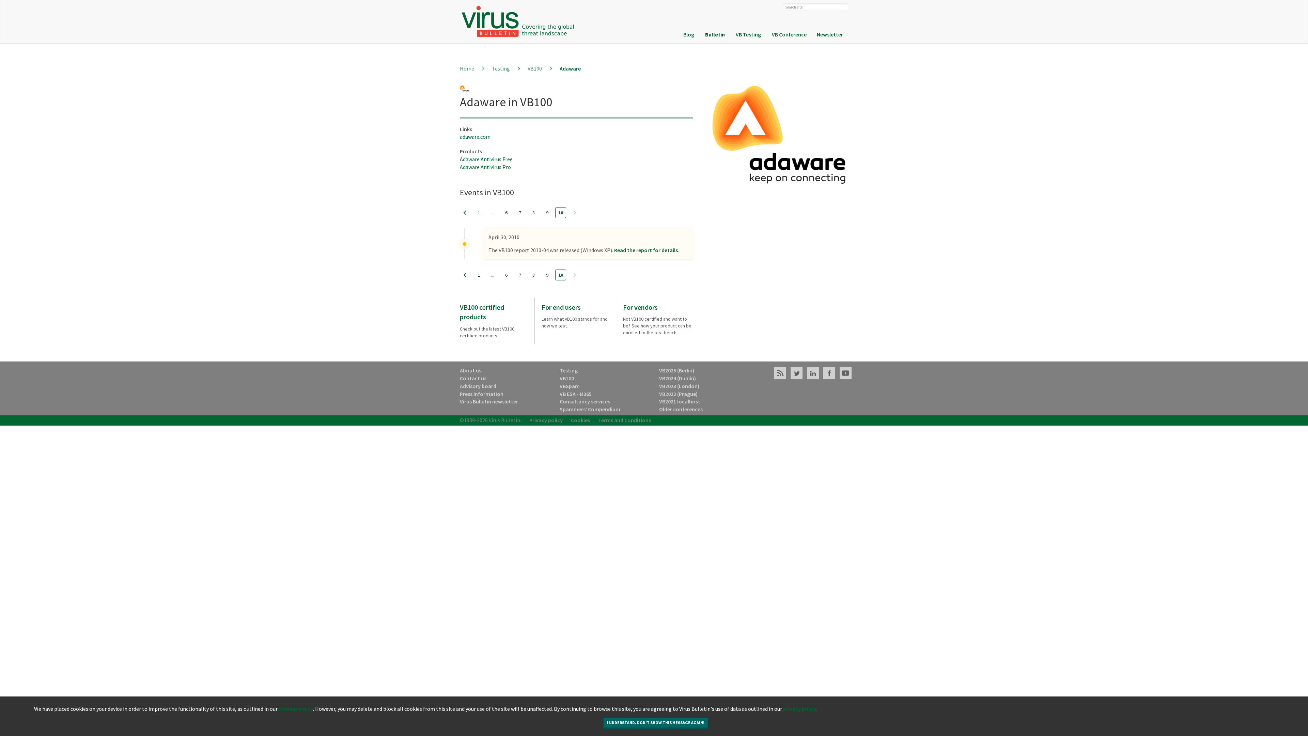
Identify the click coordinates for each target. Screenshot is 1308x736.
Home (467, 68)
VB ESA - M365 (576, 393)
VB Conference (789, 34)
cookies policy (296, 708)
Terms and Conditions (624, 420)
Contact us (473, 378)
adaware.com (475, 136)
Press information (481, 393)
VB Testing (748, 34)
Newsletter (830, 34)
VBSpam (570, 386)
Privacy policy (546, 420)
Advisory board (478, 386)
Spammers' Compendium (590, 409)
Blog (688, 34)
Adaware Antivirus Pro (485, 167)
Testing (501, 68)
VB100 (535, 68)
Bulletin (715, 34)
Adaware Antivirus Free (486, 159)
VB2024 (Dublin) (677, 378)
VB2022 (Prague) (678, 393)
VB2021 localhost (679, 401)
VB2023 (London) (679, 386)
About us (470, 370)
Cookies (580, 420)
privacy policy (799, 708)
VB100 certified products (482, 312)
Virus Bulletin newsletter (489, 401)
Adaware (570, 68)
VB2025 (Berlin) (676, 370)
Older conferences (681, 409)
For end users (561, 307)
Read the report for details (646, 250)
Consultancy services (585, 401)
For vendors (640, 307)
